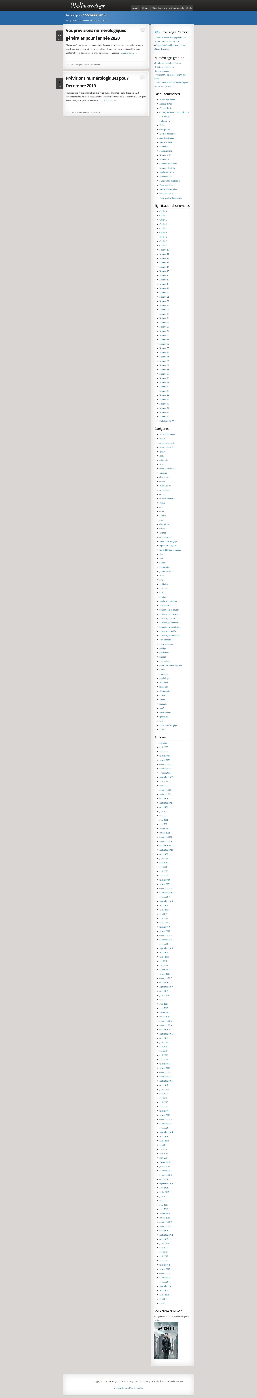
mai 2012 (163, 1251)
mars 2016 (163, 1059)
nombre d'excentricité (168, 163)
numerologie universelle (169, 635)
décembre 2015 (165, 1072)
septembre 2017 (166, 986)
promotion (163, 673)
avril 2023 (163, 747)
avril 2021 (163, 819)
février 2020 (164, 879)
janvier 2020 (164, 884)
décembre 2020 (165, 836)
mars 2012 (163, 1260)
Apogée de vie (165, 103)
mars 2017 (163, 1008)
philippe (82, 64)
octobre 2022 (165, 772)
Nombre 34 (164, 352)
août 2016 (163, 1038)
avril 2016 (163, 1055)
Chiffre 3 (163, 219)
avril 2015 (163, 1102)
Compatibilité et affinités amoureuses (170, 45)
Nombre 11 (164, 254)
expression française (167, 545)
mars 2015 (163, 1106)
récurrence (163, 682)
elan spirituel (164, 524)
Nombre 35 (164, 356)
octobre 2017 (165, 982)
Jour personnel (165, 142)
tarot (161, 720)
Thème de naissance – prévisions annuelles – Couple (172, 8)
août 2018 (163, 952)
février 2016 (164, 1063)
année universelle (166, 447)
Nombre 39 (164, 373)
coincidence (164, 489)
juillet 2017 (164, 995)
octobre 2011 (165, 1281)
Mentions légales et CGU (125, 1387)
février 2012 (164, 1264)
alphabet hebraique (167, 434)
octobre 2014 (165, 1127)
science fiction (165, 712)
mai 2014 (163, 1149)
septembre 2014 (166, 1132)
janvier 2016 (164, 1067)
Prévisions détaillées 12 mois (167, 41)
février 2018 (164, 969)
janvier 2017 (164, 1016)
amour (162, 438)
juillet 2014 (164, 1140)
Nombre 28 (164, 326)
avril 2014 (163, 1153)
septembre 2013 (166, 1183)
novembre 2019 (165, 892)
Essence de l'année (167, 133)
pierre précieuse (166, 643)
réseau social (164, 691)
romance (163, 703)
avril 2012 (163, 1256)
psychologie (164, 678)
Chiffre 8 (163, 241)
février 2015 (164, 1110)
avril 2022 (163, 781)
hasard (162, 562)
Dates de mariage (162, 49)
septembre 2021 (166, 802)
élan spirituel (164, 129)
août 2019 (163, 905)
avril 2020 (163, 871)
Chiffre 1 (163, 211)
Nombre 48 (164, 412)
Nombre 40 (164, 378)
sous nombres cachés (168, 189)
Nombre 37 (164, 365)
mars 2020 (163, 875)
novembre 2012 (165, 1226)
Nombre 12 (164, 258)
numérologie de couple (169, 609)
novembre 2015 (165, 1076)
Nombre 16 (164, 275)
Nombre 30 (164, 335)
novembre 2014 (165, 1123)
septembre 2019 (166, 901)
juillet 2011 (164, 1294)
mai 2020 (163, 866)
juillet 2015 (164, 1089)
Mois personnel (165, 150)
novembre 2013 (165, 1174)
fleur (161, 554)
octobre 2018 (165, 943)
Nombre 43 (164, 390)
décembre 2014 (165, 1119)
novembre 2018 (165, 939)
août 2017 (163, 990)
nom (161, 592)
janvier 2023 (164, 759)
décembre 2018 (165, 935)
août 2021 (163, 807)
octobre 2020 (165, 845)
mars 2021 (163, 824)
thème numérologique (168, 725)
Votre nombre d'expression (170, 197)
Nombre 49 (164, 416)
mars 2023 (163, 751)
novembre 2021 (165, 794)
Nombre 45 (164, 399)
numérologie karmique (168, 614)
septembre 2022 (166, 777)
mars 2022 (163, 785)
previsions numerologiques (170, 665)
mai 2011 (163, 1303)
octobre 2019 (165, 896)
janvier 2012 (164, 1269)
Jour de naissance (166, 137)
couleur (162, 494)
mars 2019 (163, 922)
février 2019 (164, 926)
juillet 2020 (164, 858)
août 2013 (163, 1187)
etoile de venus (165, 537)
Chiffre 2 (163, 215)
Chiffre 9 (163, 245)
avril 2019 (163, 918)
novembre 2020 (165, 841)
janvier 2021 (164, 832)
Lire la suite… (129, 52)
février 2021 (164, 828)
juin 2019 (163, 913)
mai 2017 (163, 999)
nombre (162, 596)
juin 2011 (163, 1298)
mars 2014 (163, 1157)
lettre (161, 575)
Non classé (164, 605)
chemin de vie (165, 485)
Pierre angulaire (166, 185)
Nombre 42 (164, 386)
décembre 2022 (165, 764)
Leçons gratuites (162, 70)
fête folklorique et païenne (170, 549)
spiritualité (163, 716)
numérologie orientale (168, 622)
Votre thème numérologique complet (170, 37)
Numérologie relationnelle (170, 180)
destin (161, 511)
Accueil (135, 8)
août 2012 (163, 1239)
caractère (163, 472)
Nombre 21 (164, 296)
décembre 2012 (165, 1221)
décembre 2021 (165, 789)
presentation (164, 661)
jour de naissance (166, 571)
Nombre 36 (164, 360)
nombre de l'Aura (166, 172)
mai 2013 (163, 1200)
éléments (163, 528)
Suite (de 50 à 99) (166, 420)
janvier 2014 (164, 1166)
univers (162, 729)
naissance (163, 588)
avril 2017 (163, 1003)
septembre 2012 (166, 1234)
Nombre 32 (164, 343)
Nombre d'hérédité (167, 167)
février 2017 (164, 1012)
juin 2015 (163, 1093)
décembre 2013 (165, 1170)
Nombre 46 (164, 403)
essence (162, 532)
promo (162, 669)
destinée (162, 515)
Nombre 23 (164, 305)
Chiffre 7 (163, 236)
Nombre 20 (164, 292)
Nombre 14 (164, 266)
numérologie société (167, 631)
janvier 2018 (164, 973)
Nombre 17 (164, 279)
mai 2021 (163, 815)
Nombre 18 (164, 283)
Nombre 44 (164, 395)
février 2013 (164, 1213)
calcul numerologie (167, 468)
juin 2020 (163, 862)
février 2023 (164, 755)
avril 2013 (163, 1204)
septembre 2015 (166, 1080)
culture (162, 502)
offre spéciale (165, 639)
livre (161, 579)
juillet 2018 (164, 956)
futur (161, 558)
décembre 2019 (165, 888)
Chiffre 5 (163, 228)
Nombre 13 (164, 262)
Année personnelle (167, 99)
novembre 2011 (165, 1277)
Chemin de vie (165, 108)
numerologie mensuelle (169, 618)
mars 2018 (163, 965)
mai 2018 (163, 961)
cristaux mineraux (166, 498)
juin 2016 (163, 1046)
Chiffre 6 (163, 232)
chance (162, 481)
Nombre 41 (164, 382)
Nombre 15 (164, 271)
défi (161, 507)
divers (161, 519)
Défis (161, 125)
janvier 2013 (164, 1217)
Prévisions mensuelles (164, 67)
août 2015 (163, 1085)
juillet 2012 (164, 1243)
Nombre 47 (164, 408)
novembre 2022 (165, 768)
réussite (162, 695)
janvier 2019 (164, 931)
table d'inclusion (166, 193)
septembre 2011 (166, 1286)
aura (161, 464)
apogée (162, 451)
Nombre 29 (164, 331)
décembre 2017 (165, 978)
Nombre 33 (164, 348)
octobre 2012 (165, 1230)
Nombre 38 (164, 369)
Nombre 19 (164, 288)
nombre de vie (165, 176)
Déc (59, 36)
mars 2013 (163, 1209)
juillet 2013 (164, 1192)
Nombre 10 (164, 249)
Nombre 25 (164, 313)
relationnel (163, 686)
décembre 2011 (165, 1273)
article (162, 455)
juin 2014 (163, 1144)
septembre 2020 (166, 849)
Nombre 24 (164, 309)
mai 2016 (163, 1050)
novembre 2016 (165, 1025)
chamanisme (164, 477)
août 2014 (163, 1136)
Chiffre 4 (163, 224)
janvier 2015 (164, 1115)
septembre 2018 (166, 948)
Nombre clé (164, 159)
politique (163, 648)
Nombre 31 (164, 339)
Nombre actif (165, 155)
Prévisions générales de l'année (168, 63)
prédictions (95, 64)
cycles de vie (164, 120)
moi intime (163, 146)
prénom (162, 656)
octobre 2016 (165, 1029)
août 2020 (163, 854)
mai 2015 (163, 1097)
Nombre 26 (164, 318)
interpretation (165, 566)
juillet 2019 (164, 909)
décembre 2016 (165, 1020)
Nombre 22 (164, 301)
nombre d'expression (168, 601)
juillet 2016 (164, 1042)
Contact (145, 8)
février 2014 (164, 1162)
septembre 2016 (166, 1033)
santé (161, 708)
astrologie (163, 460)
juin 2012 (163, 1247)
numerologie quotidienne (169, 626)
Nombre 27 (164, 322)
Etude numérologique (168, 541)
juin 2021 (163, 811)
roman (162, 699)
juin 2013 (163, 1196)
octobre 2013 (165, 1179)
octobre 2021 (165, 798)
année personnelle (167, 442)
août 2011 (163, 1290)
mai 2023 (163, 742)
